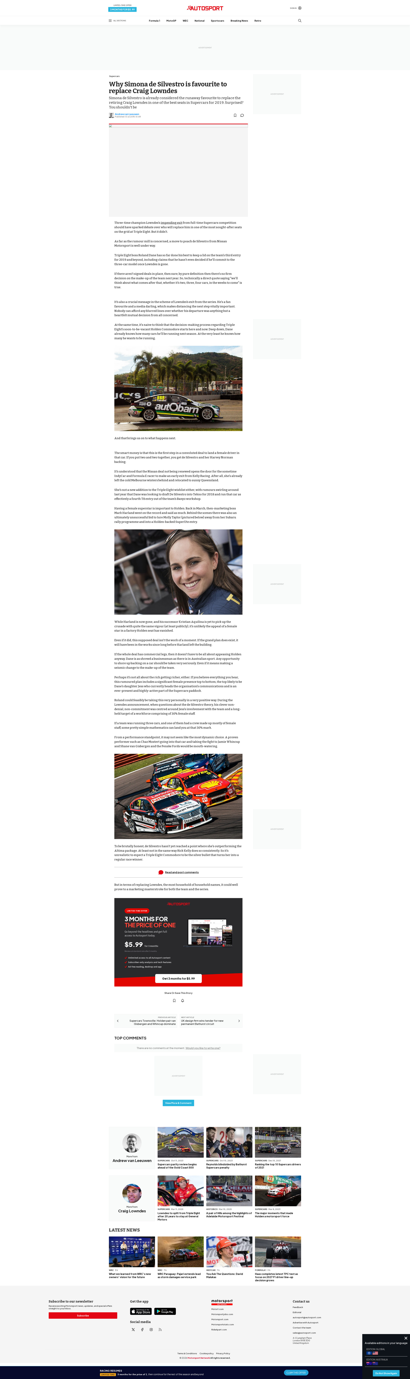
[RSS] (160, 1329)
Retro (257, 20)
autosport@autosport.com (307, 1317)
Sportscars (217, 20)
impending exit (171, 223)
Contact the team (302, 1327)
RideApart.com (219, 1329)
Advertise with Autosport (305, 1322)
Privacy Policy (223, 1353)
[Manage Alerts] (182, 1000)
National (200, 20)
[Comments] (243, 115)
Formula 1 (154, 20)
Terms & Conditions (187, 1353)
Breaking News (239, 20)
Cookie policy (207, 1353)
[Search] (300, 20)
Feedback (298, 1307)
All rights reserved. (220, 1358)
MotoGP (171, 20)
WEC (185, 20)
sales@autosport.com (304, 1332)
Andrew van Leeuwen (127, 114)
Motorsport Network (199, 1358)
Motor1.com (217, 1309)
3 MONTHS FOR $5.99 (122, 9)
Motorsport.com (219, 1319)
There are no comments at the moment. (178, 1048)
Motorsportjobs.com (222, 1314)
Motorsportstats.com (222, 1324)
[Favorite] (235, 115)
